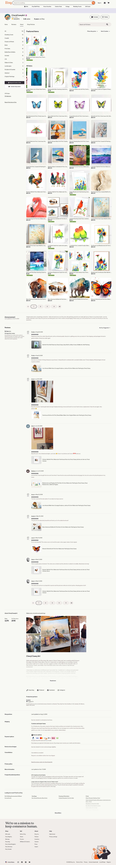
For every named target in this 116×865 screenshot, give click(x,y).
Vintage (67, 6)
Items (6, 24)
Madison (33, 471)
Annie (32, 494)
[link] (28, 306)
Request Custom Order (15, 82)
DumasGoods (8, 798)
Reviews (13, 24)
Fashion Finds (58, 6)
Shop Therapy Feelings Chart (93, 798)
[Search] (93, 3)
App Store (10, 854)
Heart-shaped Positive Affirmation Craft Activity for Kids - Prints (98, 800)
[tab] (14, 31)
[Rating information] (12, 19)
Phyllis (32, 332)
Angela (33, 516)
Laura (32, 537)
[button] (95, 17)
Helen (32, 559)
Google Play (22, 854)
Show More (58, 813)
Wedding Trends (77, 6)
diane (32, 426)
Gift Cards (87, 6)
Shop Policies (31, 24)
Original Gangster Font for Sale (66, 798)
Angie (32, 379)
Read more (53, 680)
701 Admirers (8, 96)
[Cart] (108, 3)
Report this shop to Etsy (10, 102)
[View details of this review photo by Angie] (42, 391)
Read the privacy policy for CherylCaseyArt (41, 762)
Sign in (99, 2)
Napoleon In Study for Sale (92, 803)
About (21, 24)
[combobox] (51, 3)
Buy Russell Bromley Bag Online (39, 798)
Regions (109, 862)
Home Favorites (47, 6)
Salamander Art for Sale (91, 807)
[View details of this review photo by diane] (42, 438)
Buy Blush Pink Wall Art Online (93, 805)
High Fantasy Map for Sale (92, 809)
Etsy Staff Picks (36, 6)
